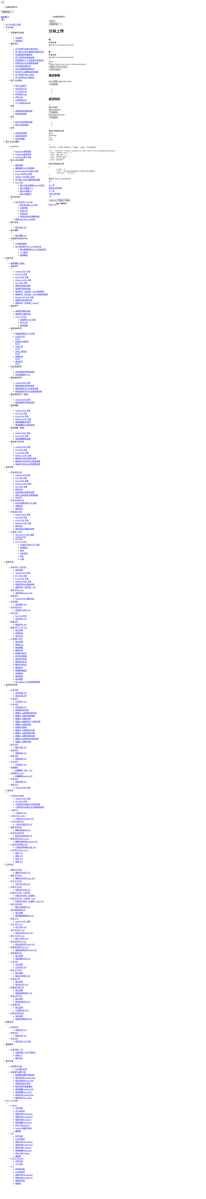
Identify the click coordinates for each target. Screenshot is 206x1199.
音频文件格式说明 (23, 286)
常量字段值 (20, 1181)
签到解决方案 (16, 1066)
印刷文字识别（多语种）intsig (23, 899)
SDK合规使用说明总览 (24, 69)
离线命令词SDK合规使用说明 (27, 464)
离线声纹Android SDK (24, 1095)
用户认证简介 (21, 86)
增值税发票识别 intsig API (26, 950)
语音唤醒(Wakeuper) (23, 1123)
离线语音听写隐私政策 (24, 402)
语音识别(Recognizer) (24, 1114)
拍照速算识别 (16, 953)
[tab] (127, 106)
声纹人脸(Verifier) (22, 1125)
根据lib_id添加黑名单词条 (26, 713)
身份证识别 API (21, 985)
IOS (12, 1133)
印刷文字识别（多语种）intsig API (29, 901)
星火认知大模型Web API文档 (32, 185)
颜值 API (19, 856)
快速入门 (19, 1055)
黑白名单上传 (21, 696)
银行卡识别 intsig (17, 936)
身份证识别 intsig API (24, 933)
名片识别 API (20, 927)
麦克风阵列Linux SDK (24, 1081)
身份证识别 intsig (17, 930)
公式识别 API (20, 967)
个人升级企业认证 (23, 103)
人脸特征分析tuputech (19, 850)
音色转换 (14, 602)
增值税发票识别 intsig (19, 947)
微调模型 (24, 255)
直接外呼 (19, 650)
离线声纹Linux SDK (23, 1098)
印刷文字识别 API (22, 890)
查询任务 (19, 509)
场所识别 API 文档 (23, 1042)
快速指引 (19, 41)
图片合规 (14, 745)
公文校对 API (20, 702)
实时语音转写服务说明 (24, 372)
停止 (22, 556)
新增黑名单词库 (22, 710)
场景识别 (14, 1027)
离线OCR (14, 919)
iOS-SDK (19, 539)
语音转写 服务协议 (23, 314)
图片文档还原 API (23, 907)
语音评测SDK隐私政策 (24, 584)
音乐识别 (19, 636)
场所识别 (14, 1039)
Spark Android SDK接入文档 (26, 171)
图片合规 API (20, 747)
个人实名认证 (21, 91)
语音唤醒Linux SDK (23, 1092)
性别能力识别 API (22, 610)
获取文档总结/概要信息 (30, 217)
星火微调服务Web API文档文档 (28, 247)
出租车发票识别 (17, 1013)
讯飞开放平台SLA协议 (24, 75)
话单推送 (19, 673)
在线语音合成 (16, 472)
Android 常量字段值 (23, 1128)
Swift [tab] (51, 140)
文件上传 (24, 323)
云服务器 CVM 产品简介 (25, 1053)
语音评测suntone (17, 590)
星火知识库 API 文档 (24, 202)
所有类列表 (20, 1169)
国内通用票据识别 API (24, 916)
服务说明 (19, 165)
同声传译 (14, 779)
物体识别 (14, 1033)
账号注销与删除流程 (23, 122)
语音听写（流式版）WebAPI (27, 303)
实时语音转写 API (22, 375)
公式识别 (14, 962)
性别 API (19, 859)
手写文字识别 (16, 881)
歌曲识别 (14, 622)
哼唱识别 (19, 633)
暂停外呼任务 (21, 662)
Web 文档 (19, 183)
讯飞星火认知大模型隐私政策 (27, 180)
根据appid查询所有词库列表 (27, 739)
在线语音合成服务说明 (24, 492)
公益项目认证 (21, 100)
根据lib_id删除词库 (23, 725)
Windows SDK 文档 (23, 280)
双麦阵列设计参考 (23, 1084)
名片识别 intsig (16, 924)
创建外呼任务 (21, 653)
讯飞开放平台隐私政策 (24, 58)
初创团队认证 (21, 94)
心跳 (22, 559)
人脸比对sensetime (17, 816)
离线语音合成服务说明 (24, 529)
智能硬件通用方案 (18, 1072)
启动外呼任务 (21, 659)
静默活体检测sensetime (19, 839)
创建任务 (19, 506)
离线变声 (14, 596)
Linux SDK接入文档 (23, 174)
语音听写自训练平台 (23, 300)
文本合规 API (20, 707)
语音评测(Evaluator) (23, 1120)
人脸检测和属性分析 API (25, 847)
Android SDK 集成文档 (24, 599)
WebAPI (18, 498)
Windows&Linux (17, 1159)
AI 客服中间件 (16, 639)
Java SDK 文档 (21, 283)
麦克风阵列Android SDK (25, 1078)
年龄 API (19, 853)
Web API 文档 (20, 542)
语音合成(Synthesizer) (24, 1117)
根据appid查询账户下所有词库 (27, 722)
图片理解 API (20, 236)
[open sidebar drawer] (2, 2)
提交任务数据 (21, 656)
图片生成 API (20, 228)
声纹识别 (14, 613)
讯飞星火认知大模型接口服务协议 (29, 52)
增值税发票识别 (17, 987)
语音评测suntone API (23, 593)
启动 (22, 550)
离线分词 (14, 785)
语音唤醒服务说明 (23, 422)
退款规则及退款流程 (23, 111)
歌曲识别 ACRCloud (18, 627)
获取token (19, 645)
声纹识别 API (20, 619)
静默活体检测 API (22, 830)
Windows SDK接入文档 (24, 177)
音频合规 (14, 750)
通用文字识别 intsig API (25, 878)
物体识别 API (20, 1036)
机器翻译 (14, 768)
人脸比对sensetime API (24, 819)
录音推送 (19, 676)
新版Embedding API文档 (25, 219)
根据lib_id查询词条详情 (25, 733)
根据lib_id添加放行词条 (25, 730)
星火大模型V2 (26, 191)
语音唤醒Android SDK (24, 1089)
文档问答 (24, 208)
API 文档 (19, 1164)
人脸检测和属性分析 (19, 845)
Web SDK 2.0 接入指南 (24, 535)
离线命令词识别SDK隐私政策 (27, 461)
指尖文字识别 (16, 970)
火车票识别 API (21, 1010)
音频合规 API (20, 753)
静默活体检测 (16, 827)
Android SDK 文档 (22, 271)
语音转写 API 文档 (28, 320)
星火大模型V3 (26, 194)
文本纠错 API (20, 693)
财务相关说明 (21, 114)
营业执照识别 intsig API (25, 944)
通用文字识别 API (22, 873)
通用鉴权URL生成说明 (24, 168)
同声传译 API (21, 782)
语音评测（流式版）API (25, 587)
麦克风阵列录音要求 (23, 1086)
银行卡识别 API (21, 939)
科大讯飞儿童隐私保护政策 (26, 72)
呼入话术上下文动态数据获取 (27, 682)
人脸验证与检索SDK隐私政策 (27, 804)
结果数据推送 (21, 670)
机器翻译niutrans (17, 773)
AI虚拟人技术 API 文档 (29, 545)
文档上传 (24, 211)
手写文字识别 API (22, 884)
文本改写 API (20, 765)
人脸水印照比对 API (23, 824)
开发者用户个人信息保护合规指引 (29, 60)
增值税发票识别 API (23, 993)
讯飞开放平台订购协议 (24, 78)
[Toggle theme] (2, 19)
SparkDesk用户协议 (23, 157)
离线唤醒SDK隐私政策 (24, 425)
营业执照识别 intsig (18, 942)
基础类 (18, 1131)
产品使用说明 (21, 244)
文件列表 (19, 1108)
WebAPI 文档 (20, 317)
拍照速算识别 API (22, 959)
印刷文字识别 (16, 887)
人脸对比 (14, 810)
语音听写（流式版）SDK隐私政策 (29, 292)
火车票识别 (15, 1005)
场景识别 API (20, 1030)
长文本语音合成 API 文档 (25, 503)
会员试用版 (20, 139)
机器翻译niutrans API (23, 776)
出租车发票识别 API (23, 1019)
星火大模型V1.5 (26, 188)
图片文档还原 (16, 904)
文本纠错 (14, 690)
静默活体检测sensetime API (26, 842)
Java (12, 1166)
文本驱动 (24, 553)
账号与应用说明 (22, 125)
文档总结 (24, 214)
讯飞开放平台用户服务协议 (26, 49)
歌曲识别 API (20, 625)
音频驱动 (24, 548)
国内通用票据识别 (18, 910)
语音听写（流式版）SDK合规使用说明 (31, 294)
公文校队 (14, 699)
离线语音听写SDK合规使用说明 (28, 392)
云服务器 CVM (16, 1050)
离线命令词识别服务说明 (25, 458)
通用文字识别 (16, 870)
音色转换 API (20, 605)
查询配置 (19, 648)
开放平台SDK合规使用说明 (26, 63)
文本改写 (14, 762)
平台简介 (19, 38)
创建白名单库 (21, 727)
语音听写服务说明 (23, 289)
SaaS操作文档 (21, 1069)
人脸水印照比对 (17, 822)
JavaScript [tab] (52, 135)
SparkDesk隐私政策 (23, 154)
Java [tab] (50, 138)
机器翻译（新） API (23, 770)
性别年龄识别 (16, 607)
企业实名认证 (21, 89)
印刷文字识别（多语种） (20, 893)
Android (13, 1105)
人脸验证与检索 (17, 796)
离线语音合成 (16, 512)
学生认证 (19, 97)
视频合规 (14, 756)
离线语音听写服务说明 (24, 386)
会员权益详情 (21, 133)
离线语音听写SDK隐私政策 (26, 389)
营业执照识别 (16, 996)
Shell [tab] (50, 133)
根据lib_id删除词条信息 (25, 736)
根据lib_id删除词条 (23, 719)
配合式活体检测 (17, 833)
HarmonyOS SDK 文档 (24, 297)
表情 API (19, 862)
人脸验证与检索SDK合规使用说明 (29, 807)
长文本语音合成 (17, 500)
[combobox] (60, 37)
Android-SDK (20, 537)
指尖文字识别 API (22, 976)
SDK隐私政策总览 (23, 66)
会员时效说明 (21, 136)
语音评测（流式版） (19, 567)
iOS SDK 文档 (21, 274)
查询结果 (24, 326)
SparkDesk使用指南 (23, 151)
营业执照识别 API (22, 1002)
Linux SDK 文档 (21, 277)
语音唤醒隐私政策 (23, 439)
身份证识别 (15, 979)
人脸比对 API (20, 813)
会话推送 (19, 679)
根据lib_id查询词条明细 (25, 716)
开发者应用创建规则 (23, 55)
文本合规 (14, 704)
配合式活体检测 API (23, 836)
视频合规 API (20, 759)
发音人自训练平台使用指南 (26, 495)
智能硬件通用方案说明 (24, 1075)
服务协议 (19, 490)
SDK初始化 (20, 1111)
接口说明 (19, 570)
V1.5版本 (24, 252)
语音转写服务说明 (23, 311)
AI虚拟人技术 (16, 532)
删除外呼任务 (21, 665)
